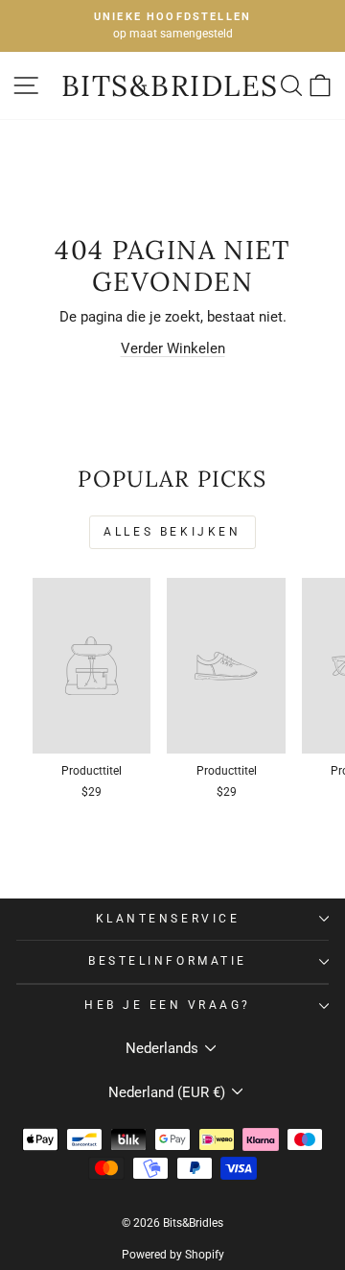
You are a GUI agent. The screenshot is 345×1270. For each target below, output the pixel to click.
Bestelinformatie (167, 961)
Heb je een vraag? (167, 1005)
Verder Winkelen (173, 348)
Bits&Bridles (170, 85)
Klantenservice (168, 918)
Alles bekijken (172, 532)
